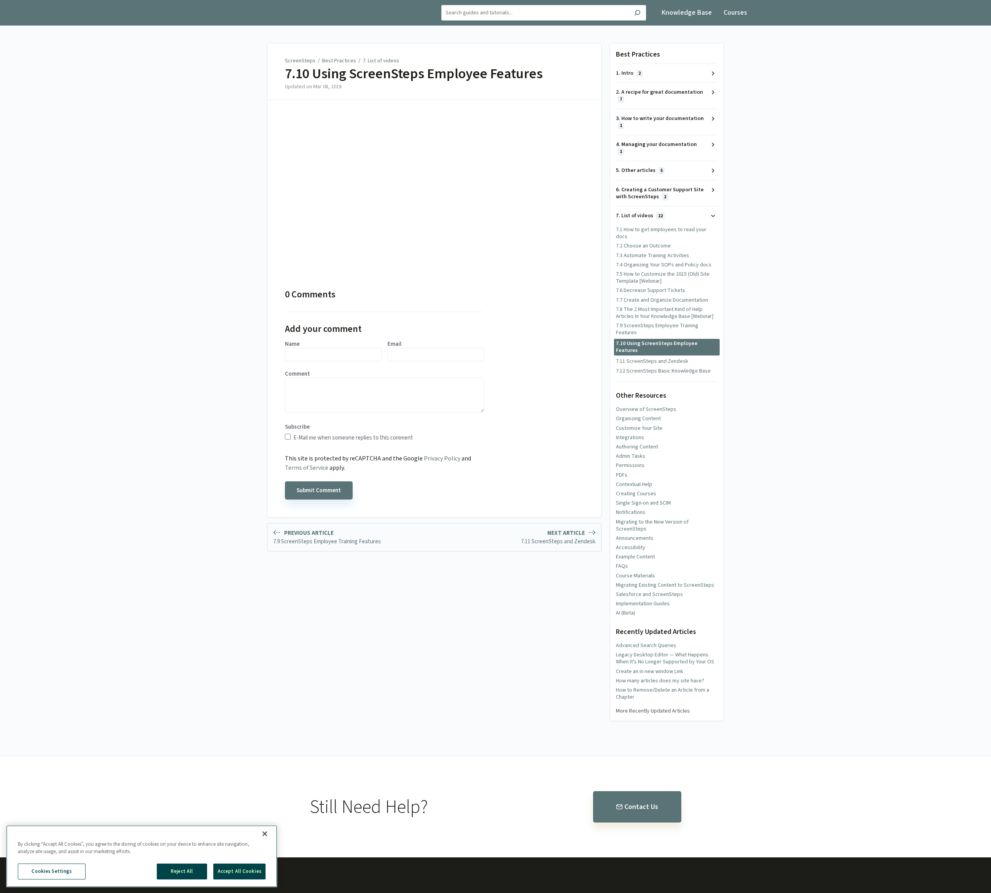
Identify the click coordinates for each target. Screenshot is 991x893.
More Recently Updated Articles (653, 711)
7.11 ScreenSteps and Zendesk (652, 361)
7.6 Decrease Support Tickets (650, 290)
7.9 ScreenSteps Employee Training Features (657, 329)
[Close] (264, 833)
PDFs (622, 475)
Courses (735, 12)
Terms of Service (306, 468)
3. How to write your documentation (660, 122)
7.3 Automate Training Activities (652, 255)
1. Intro (628, 73)
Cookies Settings (51, 871)
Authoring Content (637, 447)
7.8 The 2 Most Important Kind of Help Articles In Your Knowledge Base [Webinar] (664, 313)
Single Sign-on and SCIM (643, 503)
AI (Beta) (625, 613)
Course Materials (635, 576)
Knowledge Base (687, 12)
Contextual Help (634, 484)
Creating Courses (636, 494)
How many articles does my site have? (660, 681)
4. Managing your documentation (656, 148)
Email (394, 344)
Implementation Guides (643, 604)
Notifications (630, 512)
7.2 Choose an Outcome (643, 246)
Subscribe (297, 427)
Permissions (630, 465)
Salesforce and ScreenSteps (649, 594)
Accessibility (630, 547)
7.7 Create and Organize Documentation (662, 300)
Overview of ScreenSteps (646, 409)
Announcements (634, 538)
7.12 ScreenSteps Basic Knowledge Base (663, 371)
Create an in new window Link (649, 671)
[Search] (637, 13)
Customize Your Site (639, 428)
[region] (141, 856)
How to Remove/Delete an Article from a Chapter (662, 693)
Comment (297, 374)
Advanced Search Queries (646, 645)
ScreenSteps (300, 61)
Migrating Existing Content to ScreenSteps (665, 585)
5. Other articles (639, 170)
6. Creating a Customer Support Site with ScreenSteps (660, 193)
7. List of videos (381, 61)
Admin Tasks (630, 456)
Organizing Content (638, 418)
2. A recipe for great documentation (659, 95)
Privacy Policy (442, 458)
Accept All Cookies (239, 871)
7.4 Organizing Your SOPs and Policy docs (664, 265)
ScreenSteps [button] (251, 4)
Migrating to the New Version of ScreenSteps (652, 525)
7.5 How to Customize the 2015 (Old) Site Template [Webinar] (663, 277)
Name (292, 344)
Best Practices (339, 61)
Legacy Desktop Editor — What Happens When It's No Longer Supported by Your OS (665, 658)
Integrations (630, 437)
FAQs (622, 566)
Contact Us (641, 807)
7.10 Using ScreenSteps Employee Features (414, 74)
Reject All (182, 871)
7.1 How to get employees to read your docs (661, 233)
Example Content (635, 557)
